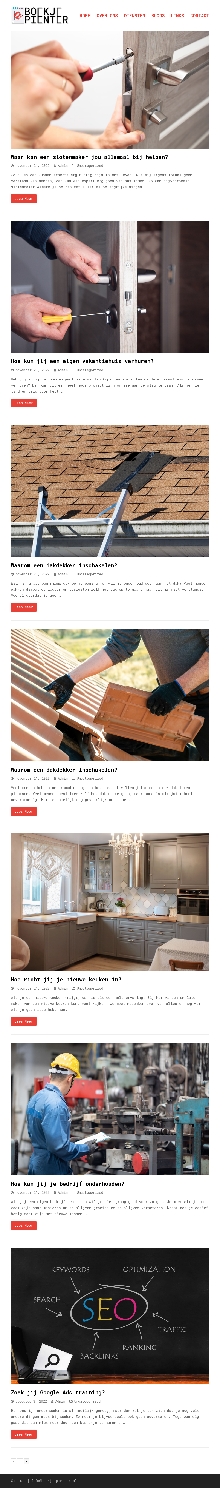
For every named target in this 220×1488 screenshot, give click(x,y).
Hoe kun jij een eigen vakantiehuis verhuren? (82, 361)
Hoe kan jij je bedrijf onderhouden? (67, 1183)
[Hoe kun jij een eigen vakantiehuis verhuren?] (110, 349)
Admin (63, 165)
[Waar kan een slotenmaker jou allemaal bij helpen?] (110, 145)
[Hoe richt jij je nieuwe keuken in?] (110, 968)
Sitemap (18, 1481)
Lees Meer (23, 198)
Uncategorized (90, 165)
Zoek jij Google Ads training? (58, 1392)
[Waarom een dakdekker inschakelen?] (110, 553)
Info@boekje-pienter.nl (54, 1481)
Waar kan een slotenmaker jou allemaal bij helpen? (89, 156)
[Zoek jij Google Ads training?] (110, 1381)
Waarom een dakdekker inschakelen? (64, 565)
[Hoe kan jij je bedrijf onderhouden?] (110, 1172)
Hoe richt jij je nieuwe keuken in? (66, 979)
